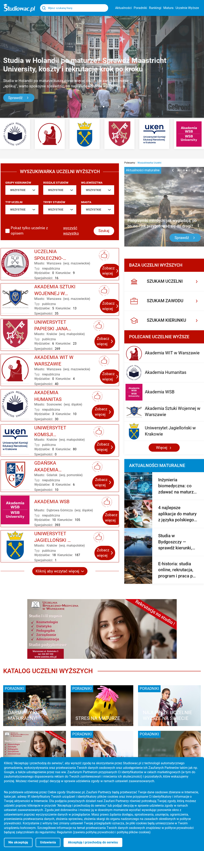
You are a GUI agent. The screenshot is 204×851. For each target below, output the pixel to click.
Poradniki (140, 8)
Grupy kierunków (18, 182)
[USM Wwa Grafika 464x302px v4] (34, 751)
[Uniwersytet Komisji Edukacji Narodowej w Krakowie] (154, 134)
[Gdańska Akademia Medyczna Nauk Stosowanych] (15, 475)
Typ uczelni (14, 202)
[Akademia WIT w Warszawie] (50, 134)
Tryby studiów (54, 202)
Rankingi (155, 8)
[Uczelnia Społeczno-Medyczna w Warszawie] (15, 263)
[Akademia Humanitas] (15, 134)
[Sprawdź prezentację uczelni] (102, 629)
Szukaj (103, 230)
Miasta (86, 202)
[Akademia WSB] (189, 134)
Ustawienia (48, 842)
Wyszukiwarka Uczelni (149, 162)
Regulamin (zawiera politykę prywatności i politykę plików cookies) (104, 832)
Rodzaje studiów (55, 182)
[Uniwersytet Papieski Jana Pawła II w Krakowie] (119, 134)
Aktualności (123, 8)
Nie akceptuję (18, 842)
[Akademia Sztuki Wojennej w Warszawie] (15, 298)
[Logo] (19, 8)
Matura (168, 8)
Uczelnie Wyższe (187, 8)
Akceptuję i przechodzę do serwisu (93, 842)
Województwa (91, 182)
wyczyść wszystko (71, 231)
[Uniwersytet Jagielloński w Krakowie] (85, 134)
